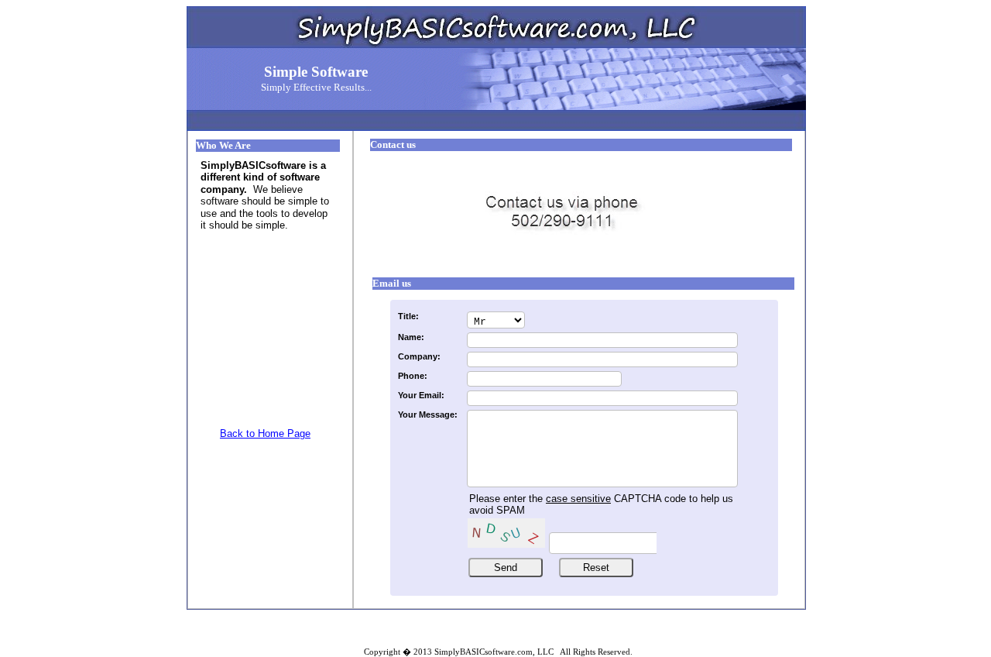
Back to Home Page (265, 433)
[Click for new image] (506, 533)
